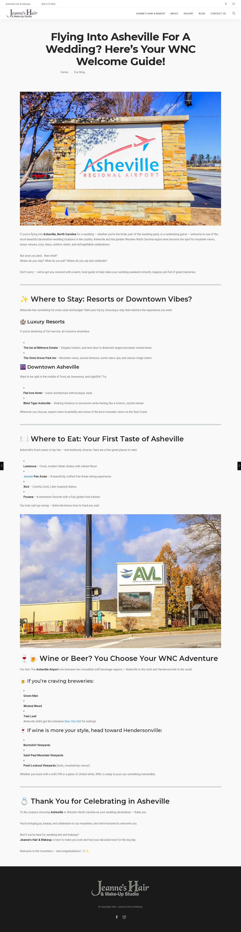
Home (64, 72)
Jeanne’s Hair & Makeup (150, 13)
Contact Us (218, 13)
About (174, 13)
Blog (202, 13)
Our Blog (79, 72)
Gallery (189, 13)
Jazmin (28, 476)
